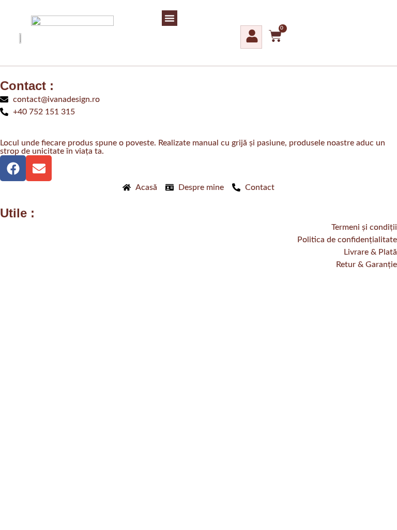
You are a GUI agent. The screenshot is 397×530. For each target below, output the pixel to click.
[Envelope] (39, 168)
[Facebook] (13, 168)
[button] (169, 18)
